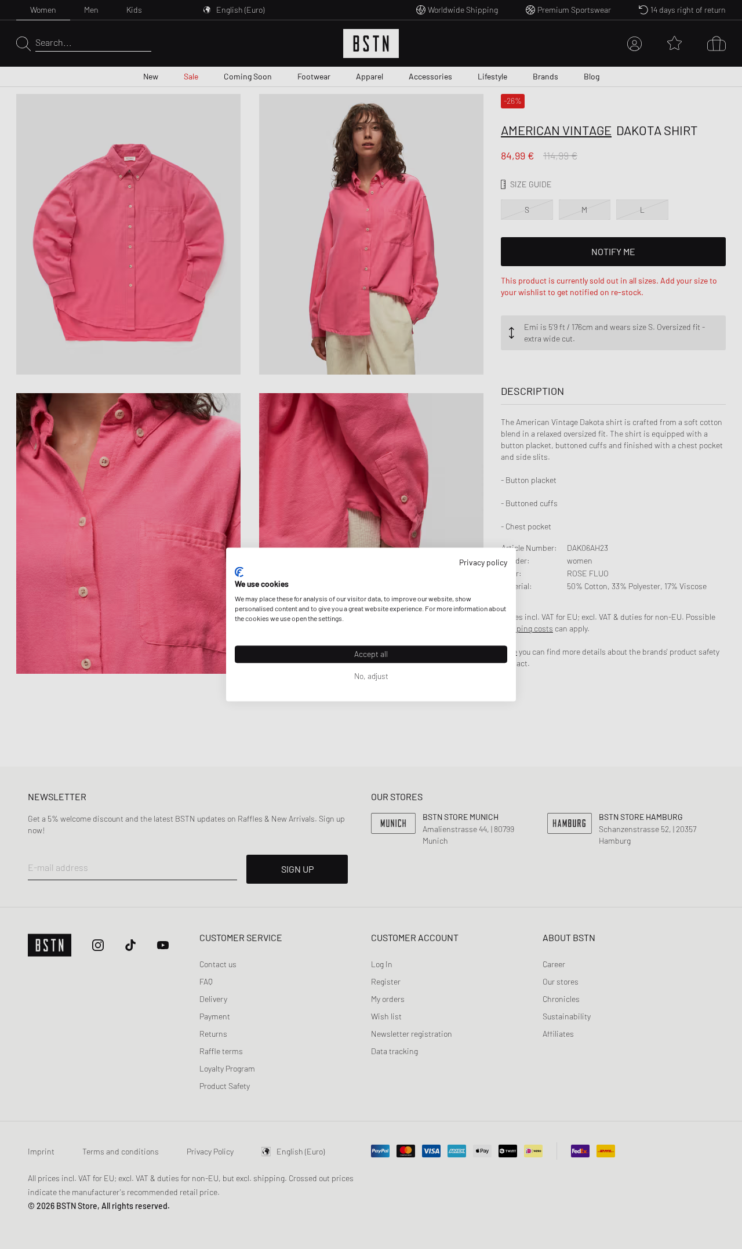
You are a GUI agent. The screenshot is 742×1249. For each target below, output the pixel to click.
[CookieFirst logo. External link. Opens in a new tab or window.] (239, 572)
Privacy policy (483, 562)
